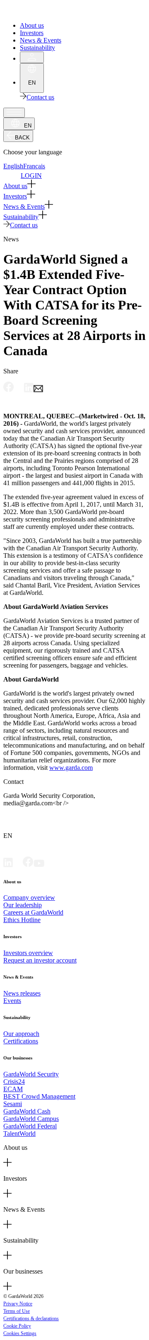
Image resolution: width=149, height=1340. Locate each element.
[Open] (14, 113)
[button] (74, 184)
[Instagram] (49, 864)
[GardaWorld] (41, 11)
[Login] (32, 57)
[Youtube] (39, 864)
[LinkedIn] (8, 864)
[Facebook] (28, 864)
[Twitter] (18, 864)
